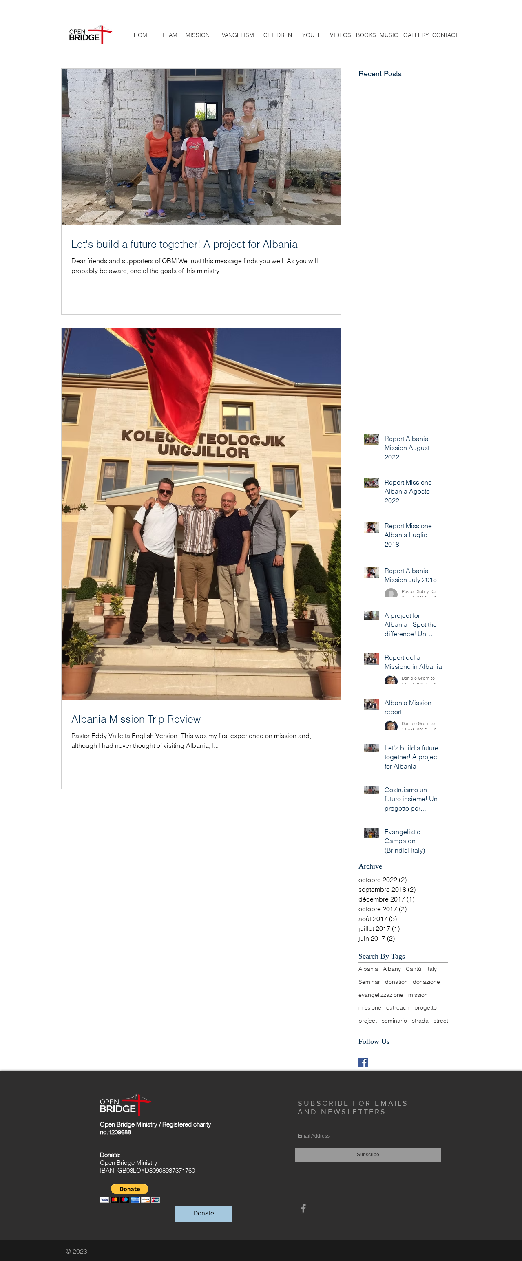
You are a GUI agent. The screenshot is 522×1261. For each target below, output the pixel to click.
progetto (425, 1007)
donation (396, 981)
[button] (130, 1193)
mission (418, 995)
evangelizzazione (380, 995)
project (367, 1020)
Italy (431, 968)
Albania (368, 968)
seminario (394, 1020)
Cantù (413, 968)
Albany (392, 968)
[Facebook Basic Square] (363, 1062)
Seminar (369, 981)
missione (369, 1007)
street (441, 1020)
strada (420, 1020)
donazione (426, 981)
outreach (397, 1007)
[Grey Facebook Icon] (303, 1208)
